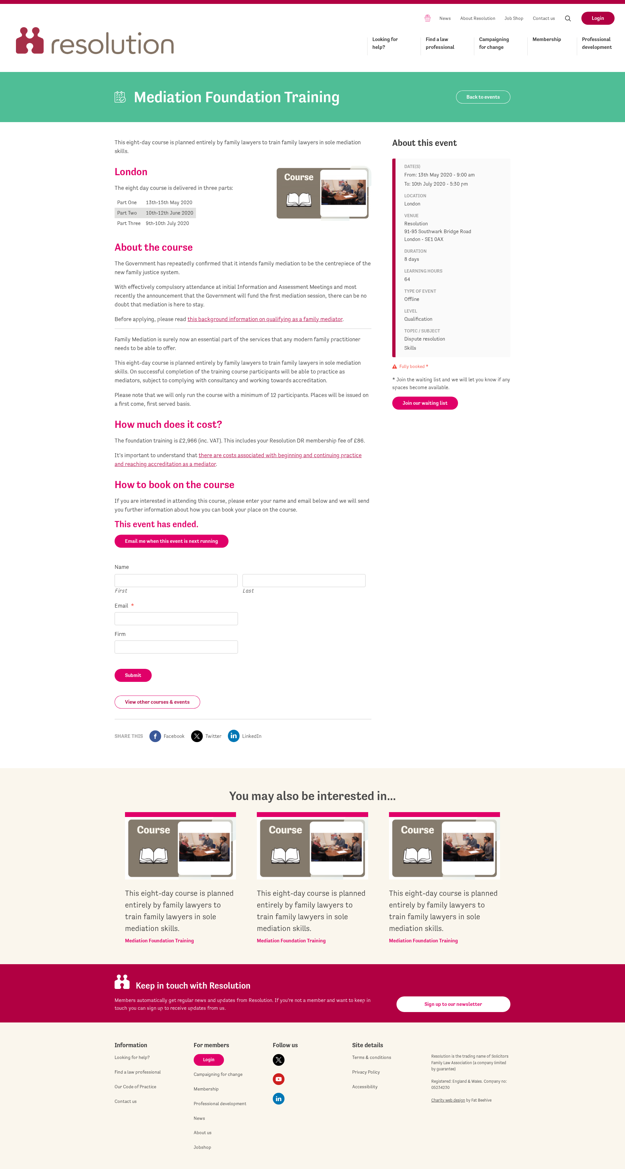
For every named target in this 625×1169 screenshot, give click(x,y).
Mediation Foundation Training (159, 940)
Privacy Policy (366, 1072)
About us (203, 1132)
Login (598, 18)
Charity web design (448, 1100)
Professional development (597, 43)
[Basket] (427, 17)
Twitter (213, 736)
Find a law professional (440, 43)
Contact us (544, 18)
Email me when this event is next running (171, 541)
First (121, 590)
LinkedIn (251, 736)
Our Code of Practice (135, 1086)
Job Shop (514, 18)
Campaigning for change (494, 43)
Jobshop (202, 1147)
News (445, 18)
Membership (547, 39)
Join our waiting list (425, 403)
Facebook (174, 736)
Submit (133, 675)
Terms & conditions (371, 1057)
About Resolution (477, 18)
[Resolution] (95, 34)
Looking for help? (385, 43)
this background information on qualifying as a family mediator (265, 319)
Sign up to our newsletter (453, 1004)
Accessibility (365, 1086)
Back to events (483, 97)
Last (248, 590)
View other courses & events (157, 702)
